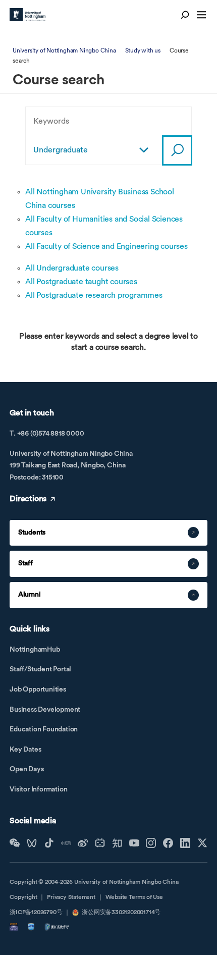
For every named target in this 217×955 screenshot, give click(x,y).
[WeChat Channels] (32, 843)
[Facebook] (168, 843)
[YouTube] (134, 843)
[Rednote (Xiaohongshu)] (66, 843)
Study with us (142, 50)
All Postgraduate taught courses (81, 282)
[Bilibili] (100, 843)
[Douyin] (49, 843)
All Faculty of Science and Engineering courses (106, 246)
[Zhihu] (117, 843)
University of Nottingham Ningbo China (64, 50)
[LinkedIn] (185, 843)
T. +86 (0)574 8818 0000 (47, 433)
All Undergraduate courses (72, 268)
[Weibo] (83, 843)
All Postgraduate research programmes (93, 295)
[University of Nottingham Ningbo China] (27, 14)
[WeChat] (15, 843)
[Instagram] (151, 843)
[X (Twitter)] (202, 843)
